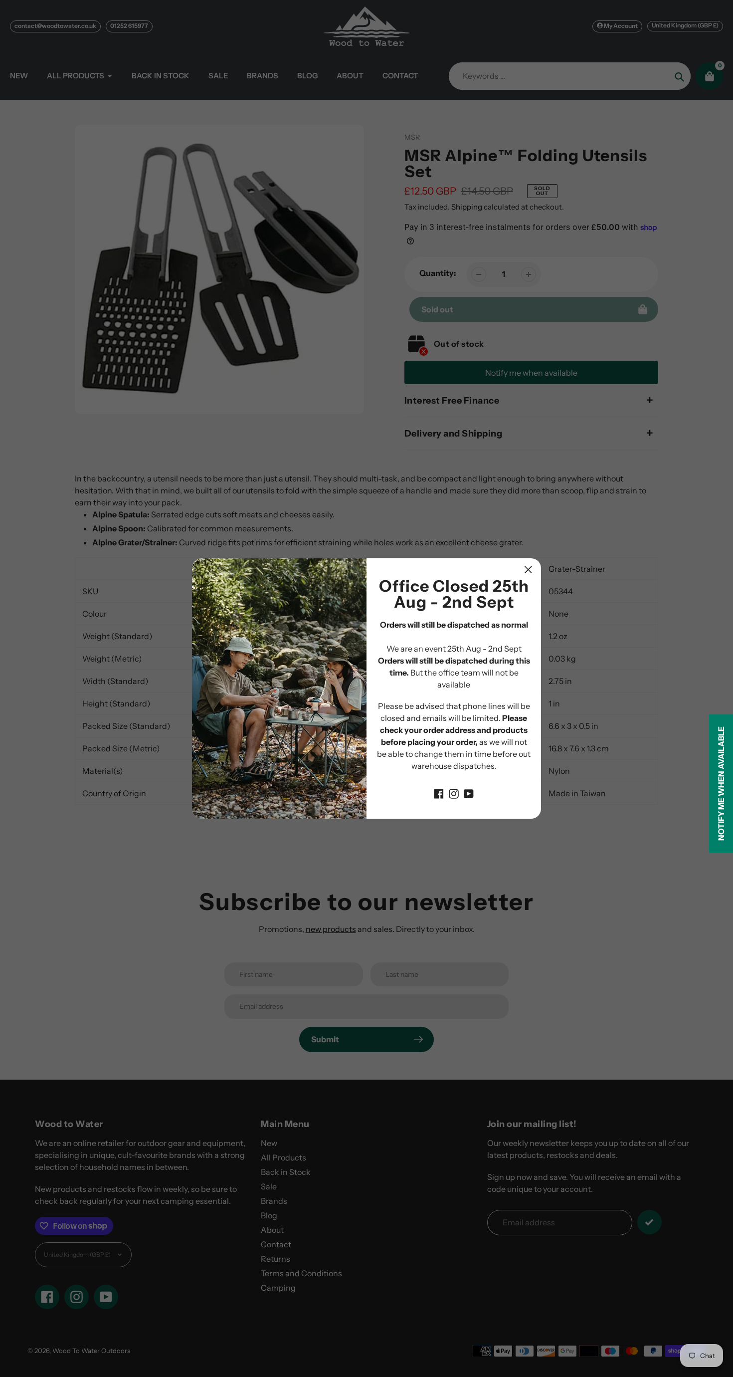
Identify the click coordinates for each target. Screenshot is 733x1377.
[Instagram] (454, 793)
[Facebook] (439, 793)
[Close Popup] (528, 569)
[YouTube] (469, 793)
